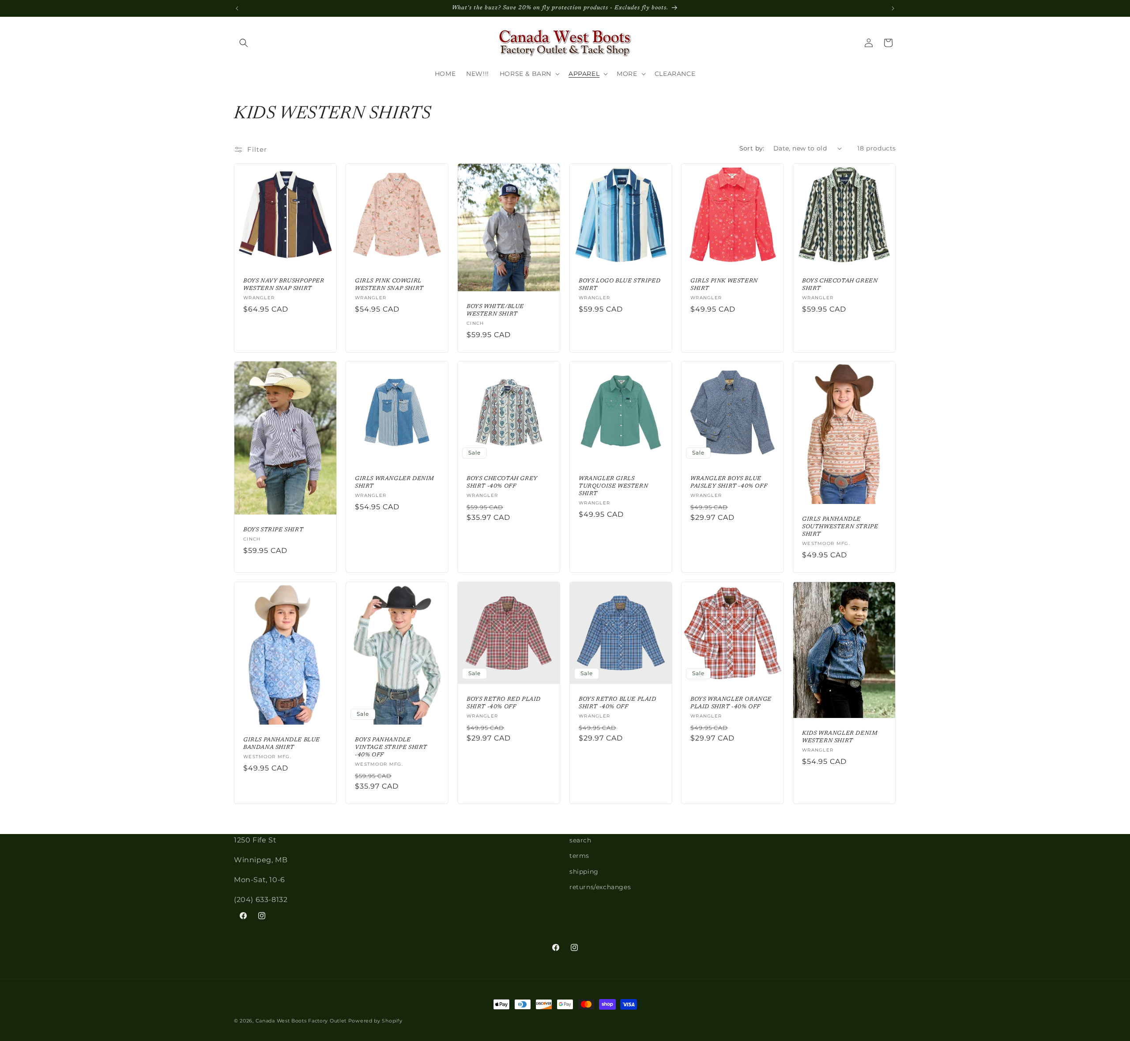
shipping (584, 872)
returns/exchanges (600, 887)
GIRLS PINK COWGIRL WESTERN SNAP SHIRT (389, 284)
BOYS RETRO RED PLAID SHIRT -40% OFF (504, 703)
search (580, 840)
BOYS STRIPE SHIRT (273, 530)
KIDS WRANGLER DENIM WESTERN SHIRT (840, 737)
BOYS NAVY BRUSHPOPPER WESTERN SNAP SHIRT (283, 284)
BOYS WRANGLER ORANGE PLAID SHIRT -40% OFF (731, 703)
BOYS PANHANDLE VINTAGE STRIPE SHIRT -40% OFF (391, 747)
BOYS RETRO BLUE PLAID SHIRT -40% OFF (617, 703)
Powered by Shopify (375, 1021)
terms (579, 856)
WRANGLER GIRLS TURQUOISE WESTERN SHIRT (613, 486)
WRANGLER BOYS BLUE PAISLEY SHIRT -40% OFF (728, 482)
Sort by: (752, 148)
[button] (243, 43)
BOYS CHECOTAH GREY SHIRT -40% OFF (502, 482)
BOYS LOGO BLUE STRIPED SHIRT (619, 284)
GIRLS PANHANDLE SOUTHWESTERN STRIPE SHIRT (840, 527)
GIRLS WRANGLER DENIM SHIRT (394, 482)
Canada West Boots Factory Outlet (301, 1021)
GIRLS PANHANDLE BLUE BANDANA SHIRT (281, 744)
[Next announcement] (893, 8)
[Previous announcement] (237, 8)
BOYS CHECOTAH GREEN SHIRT (840, 284)
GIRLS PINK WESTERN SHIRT (724, 284)
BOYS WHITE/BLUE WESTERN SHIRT (495, 310)
